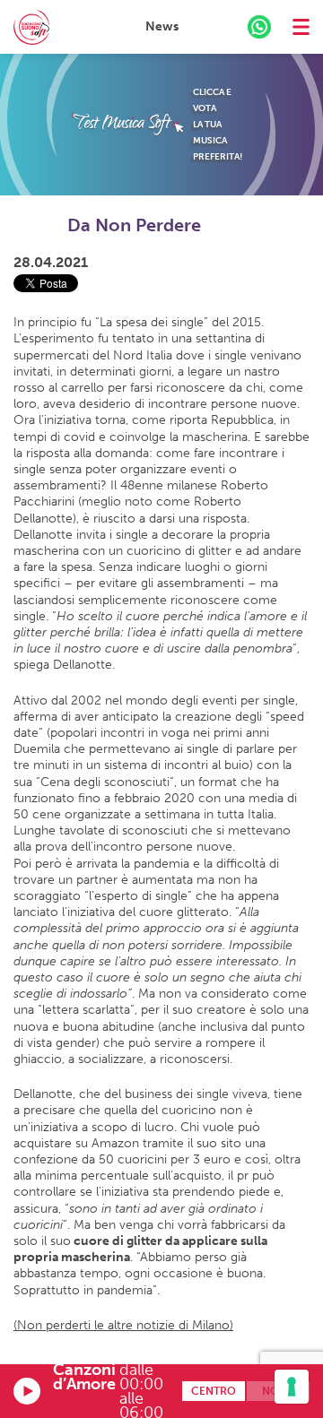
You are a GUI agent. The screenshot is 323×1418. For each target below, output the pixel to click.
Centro (213, 1391)
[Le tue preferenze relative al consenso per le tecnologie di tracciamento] (292, 1387)
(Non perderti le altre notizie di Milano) (123, 1325)
